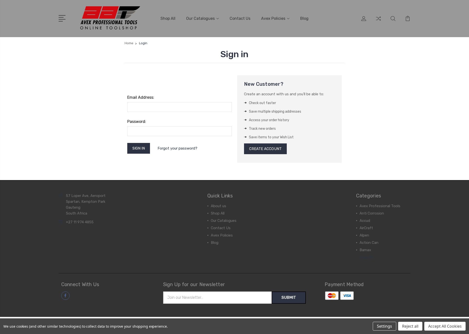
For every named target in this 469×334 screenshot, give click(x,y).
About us (218, 206)
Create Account (265, 149)
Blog (304, 18)
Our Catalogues (200, 18)
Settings (384, 326)
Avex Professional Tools (380, 206)
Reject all (410, 326)
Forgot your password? (177, 148)
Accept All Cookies (445, 326)
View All (366, 257)
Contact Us (240, 18)
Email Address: (140, 97)
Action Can (369, 242)
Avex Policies (273, 18)
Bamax (365, 250)
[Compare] (378, 21)
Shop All (167, 18)
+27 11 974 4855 (80, 222)
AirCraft (366, 228)
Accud (365, 220)
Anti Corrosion (372, 213)
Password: (136, 121)
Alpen (364, 235)
